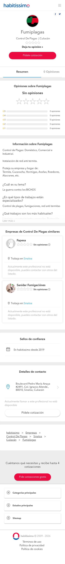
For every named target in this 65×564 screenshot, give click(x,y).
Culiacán (11, 440)
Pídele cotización (32, 55)
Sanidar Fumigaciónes (31, 285)
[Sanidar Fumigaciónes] (10, 288)
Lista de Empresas (14, 526)
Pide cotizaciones (32, 558)
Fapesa (21, 240)
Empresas (31, 433)
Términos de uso (32, 542)
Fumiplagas (29, 440)
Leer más (8, 221)
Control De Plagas (26, 38)
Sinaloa (28, 258)
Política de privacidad (32, 545)
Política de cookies (32, 549)
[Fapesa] (10, 243)
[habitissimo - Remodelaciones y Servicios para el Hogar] (16, 5)
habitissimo (12, 433)
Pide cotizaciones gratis (32, 477)
